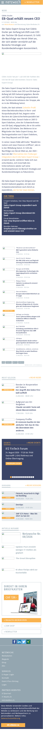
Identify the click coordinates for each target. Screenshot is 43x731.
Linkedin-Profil (29, 108)
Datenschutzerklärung (10, 718)
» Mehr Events (33, 443)
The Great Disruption (25, 558)
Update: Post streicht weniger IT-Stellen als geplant (26, 550)
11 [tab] (31, 477)
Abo (3, 666)
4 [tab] (17, 477)
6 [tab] (21, 477)
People (9, 362)
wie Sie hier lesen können (23, 190)
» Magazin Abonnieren (15, 620)
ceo (3, 362)
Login (4, 685)
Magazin (5, 659)
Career (21, 362)
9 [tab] (27, 477)
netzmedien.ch (8, 700)
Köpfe (15, 362)
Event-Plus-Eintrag (10, 681)
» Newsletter (10, 632)
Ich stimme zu (13, 725)
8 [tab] (25, 477)
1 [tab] (11, 477)
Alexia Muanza (9, 24)
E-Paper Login (8, 675)
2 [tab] (13, 477)
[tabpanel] (22, 456)
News (4, 11)
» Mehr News (35, 378)
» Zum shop (9, 626)
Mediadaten (7, 656)
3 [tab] (15, 477)
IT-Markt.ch (7, 697)
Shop (4, 662)
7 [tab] (23, 477)
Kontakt (5, 678)
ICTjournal (6, 693)
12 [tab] (33, 477)
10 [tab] (29, 477)
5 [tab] (19, 477)
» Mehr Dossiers (33, 485)
